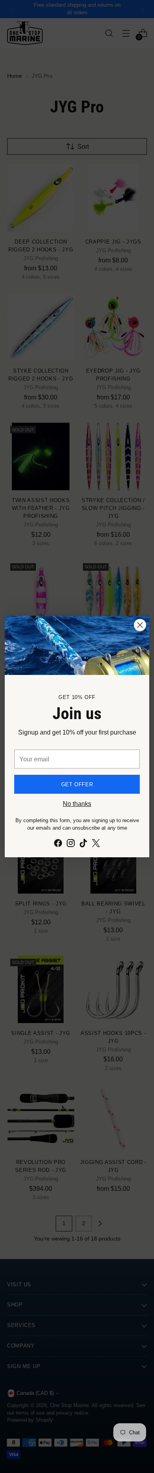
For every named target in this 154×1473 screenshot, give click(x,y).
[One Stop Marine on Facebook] (58, 844)
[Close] (140, 625)
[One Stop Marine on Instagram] (70, 844)
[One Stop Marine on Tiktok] (83, 844)
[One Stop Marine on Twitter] (96, 844)
